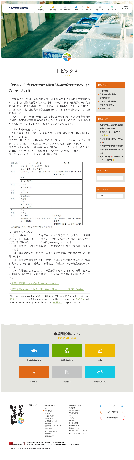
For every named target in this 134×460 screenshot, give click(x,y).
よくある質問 (73, 423)
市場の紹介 (48, 411)
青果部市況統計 (73, 413)
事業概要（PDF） (50, 405)
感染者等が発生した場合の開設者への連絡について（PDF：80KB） (47, 289)
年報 (70, 415)
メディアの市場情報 (108, 101)
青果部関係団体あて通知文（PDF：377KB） (35, 283)
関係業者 (72, 408)
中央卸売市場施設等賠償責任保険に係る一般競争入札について (111, 149)
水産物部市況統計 (74, 410)
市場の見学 (48, 428)
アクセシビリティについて (78, 433)
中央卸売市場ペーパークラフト (78, 431)
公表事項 (71, 418)
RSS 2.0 (80, 299)
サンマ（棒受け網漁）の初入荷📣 (111, 141)
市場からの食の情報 (108, 94)
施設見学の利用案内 (51, 431)
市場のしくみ (49, 418)
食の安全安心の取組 (51, 421)
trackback (57, 302)
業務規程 (71, 420)
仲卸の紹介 (48, 423)
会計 (46, 408)
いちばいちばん (49, 416)
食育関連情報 (105, 98)
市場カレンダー (74, 425)
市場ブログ (104, 91)
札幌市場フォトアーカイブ (53, 426)
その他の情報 (105, 108)
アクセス (47, 413)
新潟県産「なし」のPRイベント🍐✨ (111, 133)
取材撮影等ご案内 (75, 405)
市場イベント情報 (107, 105)
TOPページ (33, 405)
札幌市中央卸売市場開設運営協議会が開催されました (111, 126)
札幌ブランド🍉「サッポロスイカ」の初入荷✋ (111, 158)
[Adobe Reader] (44, 443)
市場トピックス (74, 428)
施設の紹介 (48, 433)
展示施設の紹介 (49, 436)
